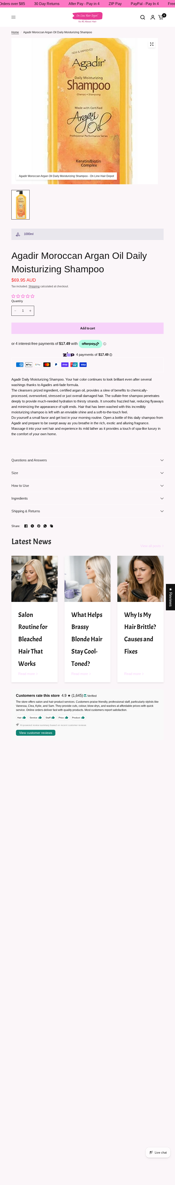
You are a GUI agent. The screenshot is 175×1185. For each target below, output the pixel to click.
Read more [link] (26, 673)
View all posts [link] (150, 546)
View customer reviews (35, 733)
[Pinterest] (38, 526)
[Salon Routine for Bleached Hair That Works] (34, 579)
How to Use (20, 486)
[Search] (142, 17)
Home (15, 32)
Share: (16, 526)
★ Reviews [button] (170, 596)
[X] (32, 526)
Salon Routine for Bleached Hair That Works (32, 639)
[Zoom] (151, 44)
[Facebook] (26, 526)
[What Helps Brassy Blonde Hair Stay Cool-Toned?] (87, 579)
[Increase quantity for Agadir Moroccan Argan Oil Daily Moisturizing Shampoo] (30, 311)
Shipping (34, 286)
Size (14, 473)
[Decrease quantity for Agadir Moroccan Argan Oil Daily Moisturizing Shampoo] (15, 311)
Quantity (17, 301)
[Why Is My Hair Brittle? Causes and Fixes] (140, 579)
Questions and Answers (29, 460)
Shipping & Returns (25, 511)
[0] (160, 17)
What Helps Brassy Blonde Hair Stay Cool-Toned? (86, 639)
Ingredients (19, 498)
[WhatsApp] (45, 526)
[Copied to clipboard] (51, 526)
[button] (91, 1142)
